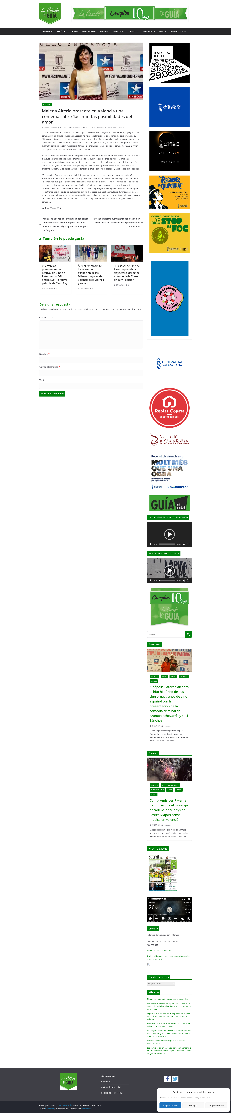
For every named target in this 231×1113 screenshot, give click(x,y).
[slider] (167, 580)
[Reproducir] (150, 544)
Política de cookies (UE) (111, 1093)
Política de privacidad (111, 1087)
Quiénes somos (108, 1076)
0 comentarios (77, 128)
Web (41, 379)
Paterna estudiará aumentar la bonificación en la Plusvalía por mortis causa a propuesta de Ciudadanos (116, 222)
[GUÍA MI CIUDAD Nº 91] (162, 855)
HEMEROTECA (176, 31)
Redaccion (167, 726)
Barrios (164, 676)
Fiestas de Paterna (157, 790)
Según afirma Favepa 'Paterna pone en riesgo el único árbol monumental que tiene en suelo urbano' (168, 1016)
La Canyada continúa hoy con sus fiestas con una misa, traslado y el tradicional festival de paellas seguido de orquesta (169, 1033)
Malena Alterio (110, 128)
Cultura (74, 31)
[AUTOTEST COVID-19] (161, 964)
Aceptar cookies (170, 1105)
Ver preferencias (216, 1105)
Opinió (132, 31)
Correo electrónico (49, 366)
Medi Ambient (89, 31)
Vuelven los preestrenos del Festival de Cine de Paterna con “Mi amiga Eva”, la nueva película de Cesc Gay (54, 274)
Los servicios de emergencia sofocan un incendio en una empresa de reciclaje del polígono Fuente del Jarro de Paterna (169, 1051)
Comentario (46, 317)
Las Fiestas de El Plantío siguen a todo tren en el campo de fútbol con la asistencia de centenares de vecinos (169, 1006)
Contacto (105, 1081)
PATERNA (45, 31)
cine (86, 128)
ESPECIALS (147, 31)
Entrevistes (118, 31)
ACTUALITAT (47, 105)
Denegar (193, 1105)
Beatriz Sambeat (50, 128)
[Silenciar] (184, 544)
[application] (169, 534)
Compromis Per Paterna (170, 785)
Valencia (121, 128)
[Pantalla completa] (188, 544)
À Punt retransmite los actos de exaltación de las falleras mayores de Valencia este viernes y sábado (91, 274)
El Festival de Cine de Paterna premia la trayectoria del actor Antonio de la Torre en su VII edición (127, 273)
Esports (104, 31)
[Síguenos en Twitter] (175, 1079)
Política (61, 31)
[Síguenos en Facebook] (167, 1079)
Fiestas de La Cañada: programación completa (167, 999)
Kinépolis (100, 128)
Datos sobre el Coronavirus (159, 950)
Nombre (44, 354)
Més (161, 31)
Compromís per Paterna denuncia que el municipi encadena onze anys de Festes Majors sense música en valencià (169, 810)
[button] (51, 31)
